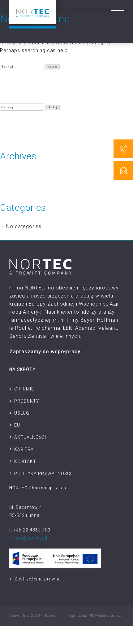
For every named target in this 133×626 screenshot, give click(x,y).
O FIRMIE (24, 388)
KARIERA (24, 449)
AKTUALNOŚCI (30, 437)
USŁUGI (22, 413)
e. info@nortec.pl (28, 538)
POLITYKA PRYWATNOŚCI (42, 473)
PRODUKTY (26, 401)
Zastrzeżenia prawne (37, 578)
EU (17, 425)
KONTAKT (25, 461)
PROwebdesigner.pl (106, 616)
